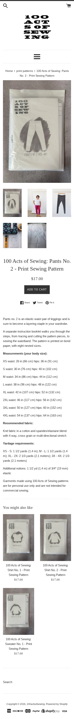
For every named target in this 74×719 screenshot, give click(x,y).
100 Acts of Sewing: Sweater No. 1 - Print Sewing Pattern (18, 643)
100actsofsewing (36, 704)
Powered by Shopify (56, 704)
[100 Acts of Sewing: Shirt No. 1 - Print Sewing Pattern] (18, 537)
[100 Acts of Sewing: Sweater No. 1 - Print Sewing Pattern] (18, 611)
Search (7, 682)
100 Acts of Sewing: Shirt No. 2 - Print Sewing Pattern (55, 570)
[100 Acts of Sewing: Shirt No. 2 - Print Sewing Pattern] (55, 537)
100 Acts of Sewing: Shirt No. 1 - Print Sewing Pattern (18, 570)
